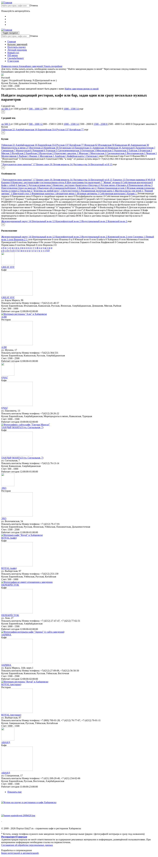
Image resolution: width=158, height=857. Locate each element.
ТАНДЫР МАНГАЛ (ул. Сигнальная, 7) (22, 427)
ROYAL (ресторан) (11, 684)
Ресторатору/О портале (14, 836)
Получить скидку (16, 47)
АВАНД (5, 742)
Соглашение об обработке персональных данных (27, 845)
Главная (11, 41)
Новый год (13, 52)
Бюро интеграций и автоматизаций (20, 853)
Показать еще (14, 792)
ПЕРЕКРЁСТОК (10, 585)
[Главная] (6, 2)
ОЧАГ (4, 377)
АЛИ (4, 317)
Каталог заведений (17, 44)
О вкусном (13, 61)
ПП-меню (12, 55)
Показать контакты (11, 303)
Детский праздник (17, 50)
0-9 (48, 250)
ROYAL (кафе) (9, 538)
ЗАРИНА (6, 634)
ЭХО (3, 488)
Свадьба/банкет (15, 58)
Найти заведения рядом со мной (82, 88)
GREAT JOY (8, 267)
